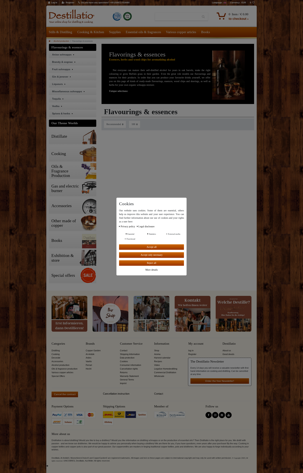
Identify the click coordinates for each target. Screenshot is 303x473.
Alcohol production (61, 41)
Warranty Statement (129, 376)
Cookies (124, 361)
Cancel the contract (65, 394)
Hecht (88, 369)
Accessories (57, 361)
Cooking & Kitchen (90, 32)
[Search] (203, 17)
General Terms (127, 379)
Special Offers (58, 376)
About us (227, 350)
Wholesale (159, 376)
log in (191, 350)
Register (192, 354)
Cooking (56, 354)
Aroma (157, 354)
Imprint (123, 383)
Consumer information (130, 365)
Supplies (115, 32)
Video (157, 365)
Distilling (56, 350)
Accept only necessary (152, 255)
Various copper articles (181, 32)
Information (161, 343)
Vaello (89, 361)
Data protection (127, 358)
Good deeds (228, 354)
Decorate (56, 358)
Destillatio (229, 343)
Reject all (151, 263)
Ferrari (89, 365)
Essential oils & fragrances (143, 32)
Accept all (152, 247)
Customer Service (131, 343)
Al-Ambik (90, 354)
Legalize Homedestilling (165, 369)
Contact (123, 350)
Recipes (158, 361)
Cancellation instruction (116, 393)
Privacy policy (128, 226)
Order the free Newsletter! (219, 381)
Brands (90, 343)
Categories (58, 343)
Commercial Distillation (165, 372)
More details (151, 270)
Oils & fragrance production (65, 369)
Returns (123, 372)
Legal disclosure (146, 226)
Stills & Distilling (60, 32)
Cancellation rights (129, 369)
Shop (156, 350)
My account (195, 343)
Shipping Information (130, 354)
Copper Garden (93, 350)
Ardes (88, 358)
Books (205, 32)
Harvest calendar (162, 358)
